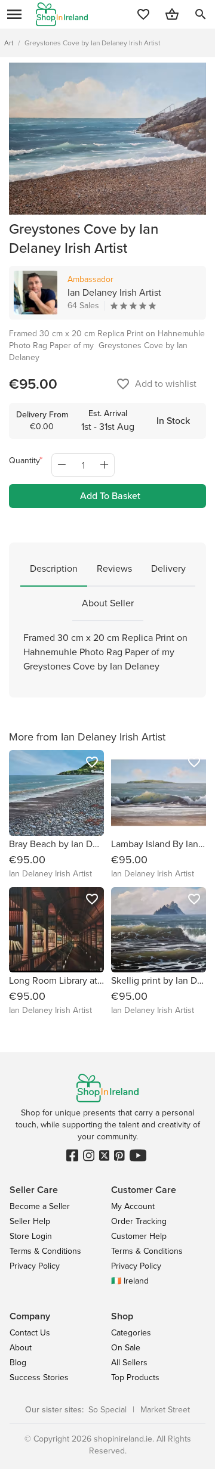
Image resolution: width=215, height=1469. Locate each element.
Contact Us (30, 1333)
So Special (107, 1409)
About (21, 1347)
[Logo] (62, 14)
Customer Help (139, 1236)
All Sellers (129, 1362)
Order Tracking (139, 1221)
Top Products (135, 1377)
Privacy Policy (35, 1266)
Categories (131, 1333)
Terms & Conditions (45, 1251)
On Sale (125, 1347)
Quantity (24, 460)
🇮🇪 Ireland (130, 1281)
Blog (18, 1362)
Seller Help (30, 1221)
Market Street (165, 1409)
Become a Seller (40, 1206)
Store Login (31, 1236)
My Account (133, 1206)
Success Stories (39, 1377)
